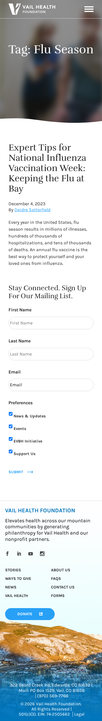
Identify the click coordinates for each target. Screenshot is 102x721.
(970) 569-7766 (52, 695)
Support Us (24, 453)
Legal (79, 714)
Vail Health (16, 595)
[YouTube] (31, 553)
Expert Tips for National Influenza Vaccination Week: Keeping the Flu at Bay (47, 168)
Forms (58, 595)
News (10, 587)
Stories (13, 570)
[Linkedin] (20, 553)
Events (20, 428)
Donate (24, 614)
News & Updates (30, 416)
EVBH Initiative (28, 441)
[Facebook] (8, 553)
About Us (60, 570)
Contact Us (63, 587)
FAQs (56, 578)
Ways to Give (18, 578)
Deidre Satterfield (32, 209)
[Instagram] (43, 553)
